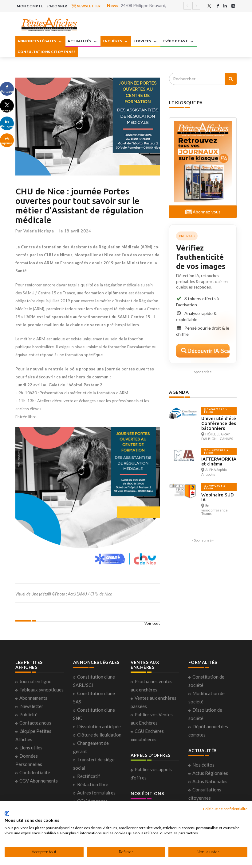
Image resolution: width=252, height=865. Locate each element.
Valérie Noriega (38, 230)
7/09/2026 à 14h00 (214, 487)
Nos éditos (203, 764)
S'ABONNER (57, 6)
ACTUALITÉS (80, 41)
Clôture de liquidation (99, 734)
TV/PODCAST (176, 41)
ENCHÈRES (113, 41)
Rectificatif (88, 776)
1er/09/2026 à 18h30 (216, 451)
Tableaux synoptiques (41, 689)
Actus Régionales (210, 773)
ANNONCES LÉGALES (37, 41)
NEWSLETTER (88, 6)
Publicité (28, 714)
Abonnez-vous (206, 211)
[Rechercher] (231, 79)
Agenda (179, 392)
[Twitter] (209, 6)
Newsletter (31, 706)
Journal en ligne (35, 681)
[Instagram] (233, 6)
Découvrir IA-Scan (208, 350)
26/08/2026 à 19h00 (215, 411)
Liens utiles (30, 747)
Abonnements (33, 698)
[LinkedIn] (225, 6)
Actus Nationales (209, 781)
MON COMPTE (30, 6)
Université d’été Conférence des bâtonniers (218, 423)
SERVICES (142, 41)
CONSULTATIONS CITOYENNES (47, 52)
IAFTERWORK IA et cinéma (218, 461)
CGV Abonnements (38, 780)
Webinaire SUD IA (217, 497)
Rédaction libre (92, 784)
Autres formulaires (96, 792)
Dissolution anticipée (99, 726)
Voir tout (152, 623)
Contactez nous (35, 722)
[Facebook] (218, 6)
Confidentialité (34, 772)
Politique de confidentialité (225, 808)
